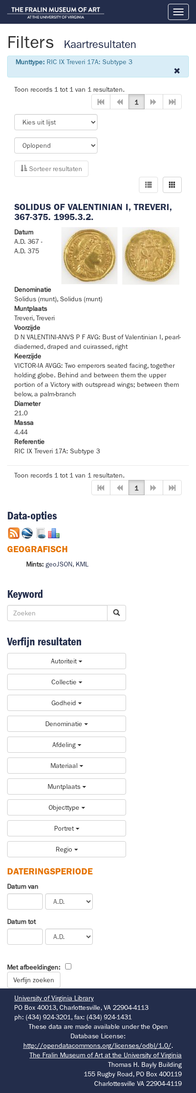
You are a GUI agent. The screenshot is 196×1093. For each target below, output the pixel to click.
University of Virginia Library (54, 998)
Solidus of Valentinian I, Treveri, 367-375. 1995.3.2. (93, 211)
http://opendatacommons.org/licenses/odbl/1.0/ (97, 1045)
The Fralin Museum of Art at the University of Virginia (105, 1055)
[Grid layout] (172, 185)
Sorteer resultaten (54, 168)
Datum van (23, 886)
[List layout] (148, 185)
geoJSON (59, 564)
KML (82, 564)
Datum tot (21, 921)
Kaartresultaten (100, 44)
